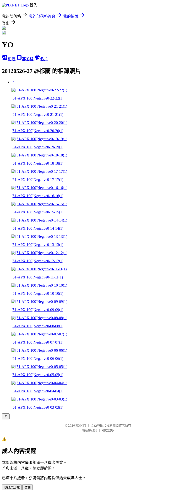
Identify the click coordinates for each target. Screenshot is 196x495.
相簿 (12, 59)
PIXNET (81, 425)
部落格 (28, 59)
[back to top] (6, 416)
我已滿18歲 (12, 487)
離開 (27, 487)
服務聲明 (108, 430)
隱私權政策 (89, 430)
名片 (44, 59)
